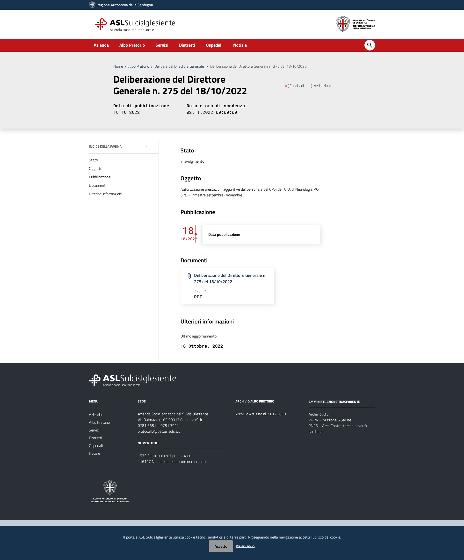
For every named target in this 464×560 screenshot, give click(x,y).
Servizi (162, 45)
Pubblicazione (100, 177)
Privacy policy (245, 545)
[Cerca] (369, 45)
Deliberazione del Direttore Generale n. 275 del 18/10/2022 (230, 278)
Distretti (187, 45)
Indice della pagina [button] (105, 146)
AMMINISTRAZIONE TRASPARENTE (334, 401)
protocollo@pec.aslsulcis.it (159, 431)
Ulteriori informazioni (105, 194)
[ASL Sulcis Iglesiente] (92, 5)
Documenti (97, 185)
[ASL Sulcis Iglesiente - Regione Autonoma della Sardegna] (132, 379)
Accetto (221, 546)
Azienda (101, 45)
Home (118, 66)
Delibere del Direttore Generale (179, 66)
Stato (93, 160)
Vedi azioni (322, 85)
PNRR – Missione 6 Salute (330, 420)
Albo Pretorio (132, 45)
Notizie (240, 45)
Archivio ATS (319, 414)
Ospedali (214, 45)
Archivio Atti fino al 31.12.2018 (260, 414)
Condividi (297, 85)
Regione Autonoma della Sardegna (124, 5)
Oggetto (95, 168)
